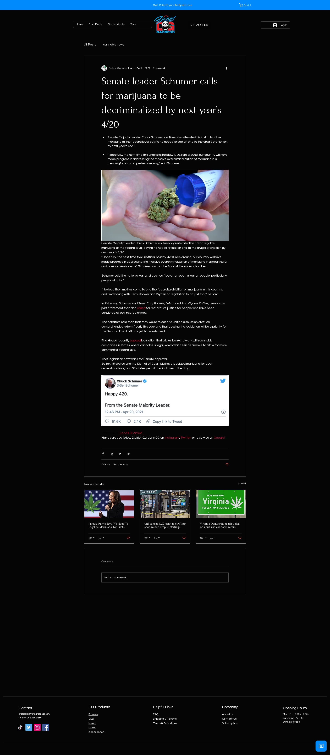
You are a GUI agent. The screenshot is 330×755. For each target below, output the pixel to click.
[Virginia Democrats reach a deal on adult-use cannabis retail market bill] (221, 504)
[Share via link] (128, 453)
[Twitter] (28, 727)
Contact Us (229, 718)
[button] (245, 5)
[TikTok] (20, 727)
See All (242, 483)
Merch (92, 723)
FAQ (155, 714)
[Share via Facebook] (103, 453)
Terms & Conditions (165, 723)
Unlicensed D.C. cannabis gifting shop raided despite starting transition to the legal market (165, 525)
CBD (91, 718)
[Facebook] (45, 727)
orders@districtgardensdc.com (34, 714)
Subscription (230, 723)
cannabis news (113, 44)
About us (228, 714)
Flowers (93, 714)
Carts (92, 727)
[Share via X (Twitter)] (111, 453)
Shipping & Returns (165, 718)
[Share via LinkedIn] (120, 453)
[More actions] (226, 68)
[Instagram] (37, 727)
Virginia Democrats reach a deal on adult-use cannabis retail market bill (220, 525)
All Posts (90, 44)
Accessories (97, 732)
